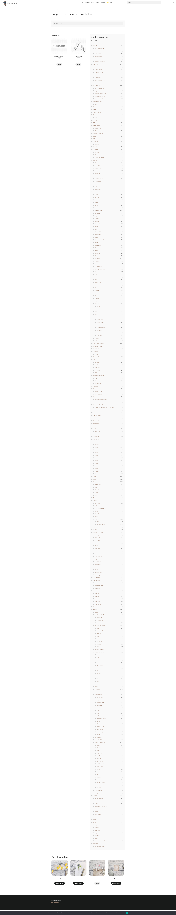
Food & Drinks (100, 660)
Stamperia (95, 607)
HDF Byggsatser (97, 415)
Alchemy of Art (98, 535)
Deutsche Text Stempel (100, 625)
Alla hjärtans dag (101, 748)
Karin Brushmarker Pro (100, 508)
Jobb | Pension (100, 761)
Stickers (95, 801)
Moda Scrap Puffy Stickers (101, 806)
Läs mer (59, 64)
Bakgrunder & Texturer (100, 200)
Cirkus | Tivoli (98, 224)
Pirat (96, 293)
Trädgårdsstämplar (99, 793)
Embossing (95, 351)
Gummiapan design (99, 798)
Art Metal (95, 120)
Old (96, 285)
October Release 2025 (100, 80)
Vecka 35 (97, 474)
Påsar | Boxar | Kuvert (100, 287)
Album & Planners (97, 101)
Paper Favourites (99, 567)
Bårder (96, 202)
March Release (98, 56)
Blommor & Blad (100, 702)
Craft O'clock (98, 543)
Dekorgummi (98, 484)
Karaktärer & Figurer (101, 718)
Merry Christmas (100, 665)
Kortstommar (96, 418)
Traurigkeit (99, 641)
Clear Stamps (96, 146)
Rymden (97, 298)
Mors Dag (99, 774)
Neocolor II (96, 439)
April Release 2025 (99, 67)
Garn (94, 396)
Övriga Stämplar (98, 737)
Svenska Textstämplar (100, 742)
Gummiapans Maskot (98, 410)
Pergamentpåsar (99, 426)
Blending (97, 827)
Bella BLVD (97, 537)
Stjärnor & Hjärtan (101, 732)
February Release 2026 (100, 93)
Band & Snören (96, 125)
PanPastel (97, 370)
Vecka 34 (97, 471)
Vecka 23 (97, 450)
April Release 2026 (99, 88)
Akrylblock (97, 825)
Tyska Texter (99, 335)
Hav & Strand (98, 245)
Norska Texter (100, 330)
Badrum (97, 197)
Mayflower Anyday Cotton (101, 399)
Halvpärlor (97, 173)
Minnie (98, 721)
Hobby (96, 250)
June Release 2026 (99, 99)
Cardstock (95, 141)
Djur (96, 229)
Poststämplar (100, 729)
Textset (98, 785)
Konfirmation (100, 766)
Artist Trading (100, 697)
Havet (98, 710)
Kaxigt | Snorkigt (100, 763)
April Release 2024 (99, 48)
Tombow (97, 519)
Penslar (96, 380)
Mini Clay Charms (99, 178)
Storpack (97, 144)
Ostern (98, 638)
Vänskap (99, 787)
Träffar (94, 819)
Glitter (96, 487)
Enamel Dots (98, 168)
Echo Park (97, 548)
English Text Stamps (99, 652)
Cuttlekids (97, 152)
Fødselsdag (99, 617)
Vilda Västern (98, 341)
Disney (96, 154)
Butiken (93, 2)
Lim (96, 434)
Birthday (95, 136)
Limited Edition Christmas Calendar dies (104, 407)
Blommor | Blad (98, 210)
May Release (98, 77)
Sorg (98, 779)
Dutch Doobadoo (97, 349)
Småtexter (99, 777)
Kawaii (96, 511)
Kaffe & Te (99, 716)
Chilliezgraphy (100, 705)
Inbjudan (99, 758)
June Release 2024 (99, 53)
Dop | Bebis (99, 753)
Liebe (98, 636)
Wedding (99, 673)
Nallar (96, 279)
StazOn (96, 599)
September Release (99, 83)
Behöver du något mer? (98, 133)
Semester (97, 303)
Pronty (96, 569)
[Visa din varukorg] (173, 2)
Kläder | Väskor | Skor (100, 269)
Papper (96, 378)
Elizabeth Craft (98, 551)
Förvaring (95, 388)
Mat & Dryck (96, 436)
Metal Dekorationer (99, 176)
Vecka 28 (97, 463)
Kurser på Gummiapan (98, 420)
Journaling (97, 261)
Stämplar (95, 609)
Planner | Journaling (101, 724)
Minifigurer (97, 277)
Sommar (99, 306)
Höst (98, 713)
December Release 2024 (100, 51)
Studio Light (98, 575)
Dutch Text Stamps (99, 649)
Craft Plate (97, 830)
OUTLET (95, 479)
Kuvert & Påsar (96, 423)
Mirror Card (97, 583)
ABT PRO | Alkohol (101, 524)
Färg (94, 359)
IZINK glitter (97, 367)
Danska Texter (100, 319)
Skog (96, 311)
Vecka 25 (97, 455)
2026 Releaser (96, 85)
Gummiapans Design (100, 846)
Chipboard (97, 165)
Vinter (98, 309)
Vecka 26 (97, 458)
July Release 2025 (99, 72)
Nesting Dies (98, 282)
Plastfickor (95, 529)
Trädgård (97, 338)
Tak (97, 623)
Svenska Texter (100, 333)
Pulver (96, 354)
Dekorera (95, 160)
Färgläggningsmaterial (98, 375)
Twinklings (97, 372)
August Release (98, 69)
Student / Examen (101, 782)
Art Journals (96, 115)
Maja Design (98, 559)
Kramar (98, 769)
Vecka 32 (97, 468)
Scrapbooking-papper (98, 532)
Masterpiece (98, 561)
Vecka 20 (97, 444)
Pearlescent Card (99, 585)
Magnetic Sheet (98, 391)
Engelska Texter (100, 322)
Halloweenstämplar (99, 684)
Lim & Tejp (95, 428)
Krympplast (97, 490)
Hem (82, 2)
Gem (96, 104)
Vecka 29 (97, 466)
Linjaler (96, 833)
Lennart (97, 692)
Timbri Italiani (98, 790)
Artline (96, 505)
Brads (96, 162)
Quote (98, 668)
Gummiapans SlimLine (100, 240)
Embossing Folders (99, 157)
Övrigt (94, 482)
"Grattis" (98, 745)
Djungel (96, 226)
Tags (96, 314)
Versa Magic (98, 604)
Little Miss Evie (98, 556)
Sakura (96, 516)
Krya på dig (99, 771)
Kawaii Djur (99, 232)
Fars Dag (99, 755)
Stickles (96, 492)
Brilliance (97, 593)
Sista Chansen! (96, 577)
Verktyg (94, 822)
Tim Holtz (97, 186)
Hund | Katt (98, 253)
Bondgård (97, 213)
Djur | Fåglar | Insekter (98, 343)
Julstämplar (97, 689)
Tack (94, 817)
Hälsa (96, 242)
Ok (127, 912)
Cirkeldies (97, 221)
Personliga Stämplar (99, 740)
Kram (98, 681)
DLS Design (98, 545)
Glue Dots (97, 431)
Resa (96, 295)
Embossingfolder (97, 357)
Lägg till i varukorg (59, 883)
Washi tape (95, 843)
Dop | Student (98, 234)
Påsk (94, 498)
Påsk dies (97, 290)
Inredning (97, 258)
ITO (96, 130)
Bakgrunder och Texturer (102, 700)
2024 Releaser (96, 45)
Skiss (96, 117)
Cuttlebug (95, 149)
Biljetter (96, 205)
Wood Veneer (98, 189)
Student (98, 734)
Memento (97, 596)
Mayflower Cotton (99, 402)
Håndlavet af (100, 620)
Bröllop (94, 138)
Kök (96, 274)
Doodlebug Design (97, 346)
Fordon (96, 237)
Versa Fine (97, 601)
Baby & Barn (96, 122)
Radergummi (98, 383)
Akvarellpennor (98, 503)
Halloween (95, 412)
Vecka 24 (97, 452)
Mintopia (97, 803)
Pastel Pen (97, 513)
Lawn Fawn (98, 553)
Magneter (97, 835)
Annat (94, 109)
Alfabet (94, 107)
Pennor (95, 500)
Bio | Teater (97, 208)
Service (97, 2)
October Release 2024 (100, 61)
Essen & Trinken (100, 630)
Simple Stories (98, 572)
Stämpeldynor (96, 591)
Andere (98, 628)
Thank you (99, 670)
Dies (94, 192)
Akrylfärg (97, 362)
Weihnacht (99, 644)
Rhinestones (98, 181)
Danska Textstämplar (100, 615)
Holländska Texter (101, 327)
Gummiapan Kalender (98, 404)
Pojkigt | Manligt (101, 726)
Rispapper (97, 588)
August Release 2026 (100, 91)
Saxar (96, 838)
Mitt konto (103, 2)
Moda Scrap (98, 564)
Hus (96, 255)
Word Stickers (98, 814)
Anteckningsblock (97, 112)
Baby (98, 654)
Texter (96, 317)
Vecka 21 (97, 447)
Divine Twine (98, 128)
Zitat (98, 646)
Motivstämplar (98, 694)
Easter (98, 657)
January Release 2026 (100, 96)
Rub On (96, 184)
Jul (95, 263)
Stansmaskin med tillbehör (101, 841)
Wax (96, 495)
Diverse (98, 678)
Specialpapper (96, 580)
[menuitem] (109, 2)
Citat (98, 750)
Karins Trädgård (99, 266)
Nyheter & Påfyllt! (97, 442)
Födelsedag (96, 386)
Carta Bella (97, 540)
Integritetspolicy (55, 902)
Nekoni (96, 809)
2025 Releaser (96, 64)
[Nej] (174, 913)
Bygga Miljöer (98, 216)
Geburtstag (99, 633)
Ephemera (97, 170)
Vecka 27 (97, 460)
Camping (97, 218)
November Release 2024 (100, 59)
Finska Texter (100, 325)
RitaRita (97, 811)
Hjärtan (96, 247)
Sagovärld (97, 301)
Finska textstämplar (99, 676)
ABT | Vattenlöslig (101, 521)
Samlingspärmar (99, 394)
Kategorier (87, 2)
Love (98, 662)
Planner (95, 527)
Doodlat (98, 708)
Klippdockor (98, 271)
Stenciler (95, 795)
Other (94, 476)
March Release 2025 (100, 75)
